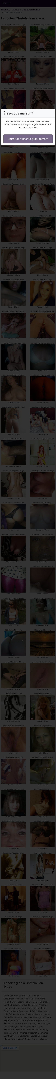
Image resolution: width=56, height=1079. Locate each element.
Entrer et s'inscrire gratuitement (28, 138)
